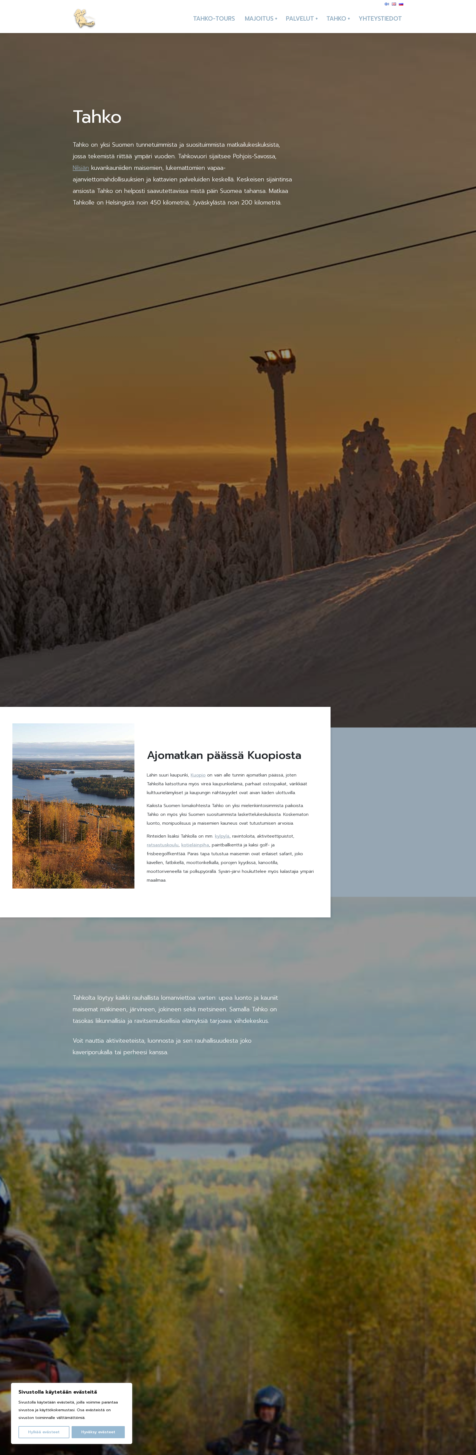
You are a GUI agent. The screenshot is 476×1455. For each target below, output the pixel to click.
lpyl (223, 836)
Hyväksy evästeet (98, 1432)
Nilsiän (81, 168)
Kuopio (198, 775)
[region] (71, 1413)
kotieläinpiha (195, 845)
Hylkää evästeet (44, 1432)
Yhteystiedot (380, 18)
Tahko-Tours (214, 18)
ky (217, 836)
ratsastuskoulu (162, 845)
